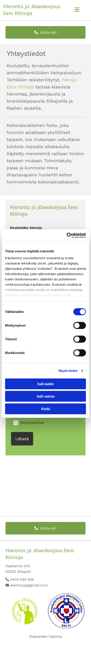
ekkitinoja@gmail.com (29, 585)
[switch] (79, 325)
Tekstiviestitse (32, 422)
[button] (45, 32)
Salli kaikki (45, 384)
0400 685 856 (22, 579)
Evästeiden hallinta (45, 636)
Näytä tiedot (68, 371)
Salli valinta (45, 396)
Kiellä (45, 409)
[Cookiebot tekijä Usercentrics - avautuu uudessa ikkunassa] (66, 235)
